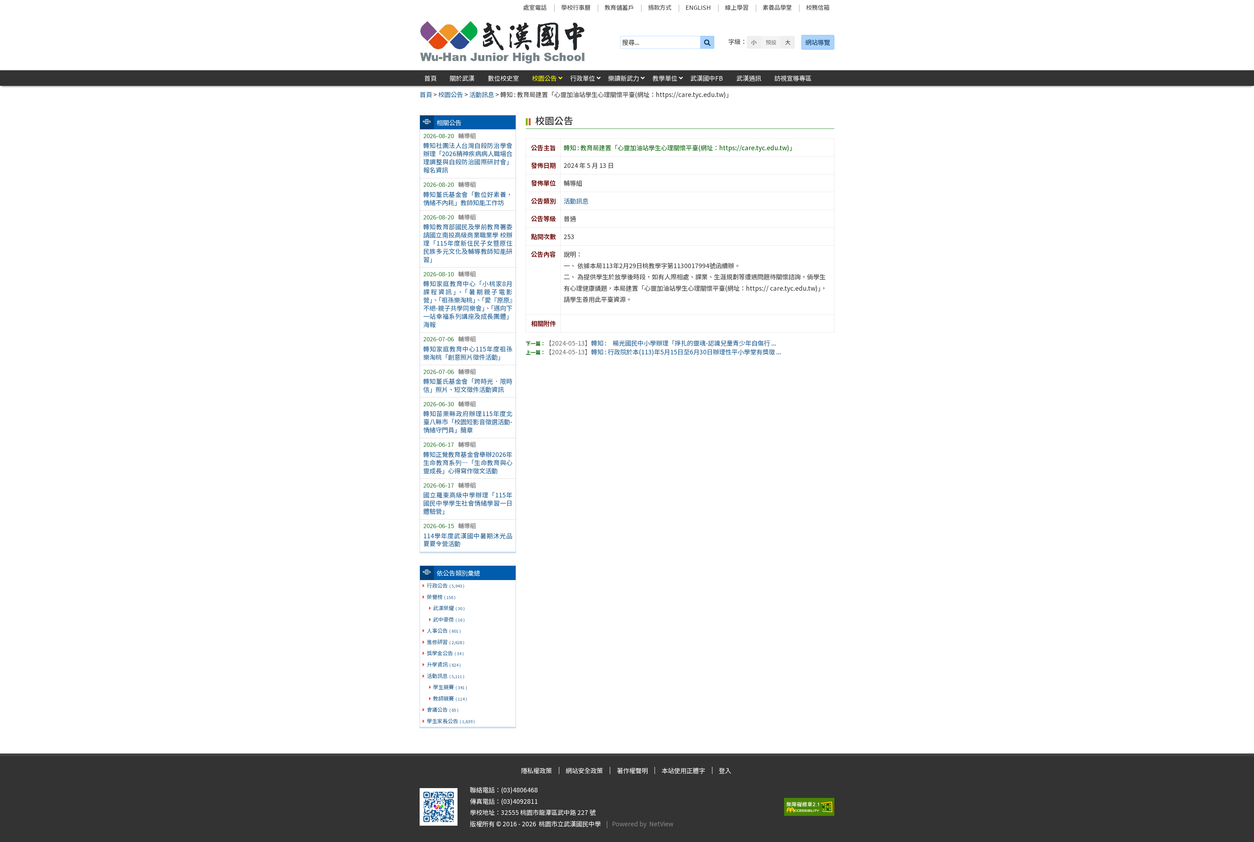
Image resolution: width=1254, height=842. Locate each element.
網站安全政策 (584, 770)
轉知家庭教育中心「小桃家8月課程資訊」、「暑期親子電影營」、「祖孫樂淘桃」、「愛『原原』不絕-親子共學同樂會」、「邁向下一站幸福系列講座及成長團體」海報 (467, 304)
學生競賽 (450, 687)
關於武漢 (462, 78)
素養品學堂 (777, 7)
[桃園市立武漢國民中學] (503, 42)
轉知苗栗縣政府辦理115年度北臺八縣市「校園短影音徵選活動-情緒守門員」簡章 (467, 421)
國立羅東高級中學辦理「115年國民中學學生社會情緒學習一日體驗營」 (467, 503)
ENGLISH (698, 7)
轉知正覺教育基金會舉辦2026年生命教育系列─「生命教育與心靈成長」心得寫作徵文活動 (467, 462)
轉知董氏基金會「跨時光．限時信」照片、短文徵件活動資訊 (467, 385)
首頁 (430, 78)
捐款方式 (659, 7)
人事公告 (444, 630)
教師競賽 (450, 698)
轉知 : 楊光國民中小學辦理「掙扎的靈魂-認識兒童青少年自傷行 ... (660, 343)
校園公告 (544, 78)
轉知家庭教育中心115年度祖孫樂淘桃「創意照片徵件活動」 (467, 353)
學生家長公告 (451, 721)
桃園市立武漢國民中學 (568, 823)
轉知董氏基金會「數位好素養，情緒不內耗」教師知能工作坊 (467, 198)
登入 (725, 770)
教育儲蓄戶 (619, 7)
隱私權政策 (536, 770)
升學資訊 (444, 664)
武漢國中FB (706, 78)
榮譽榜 (441, 597)
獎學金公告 (445, 653)
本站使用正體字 (683, 770)
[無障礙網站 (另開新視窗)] (809, 807)
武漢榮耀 (449, 608)
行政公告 (445, 585)
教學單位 (664, 78)
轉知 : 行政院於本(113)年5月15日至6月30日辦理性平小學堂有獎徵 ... (663, 351)
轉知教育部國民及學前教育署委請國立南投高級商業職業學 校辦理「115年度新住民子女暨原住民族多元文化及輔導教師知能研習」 (467, 243)
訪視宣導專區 (793, 78)
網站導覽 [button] (817, 42)
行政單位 (582, 78)
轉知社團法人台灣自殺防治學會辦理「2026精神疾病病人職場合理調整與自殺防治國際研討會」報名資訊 (467, 157)
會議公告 (442, 709)
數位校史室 (503, 78)
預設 (771, 42)
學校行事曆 (575, 7)
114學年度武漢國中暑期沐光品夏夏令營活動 (467, 539)
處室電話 (535, 7)
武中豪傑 (449, 619)
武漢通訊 (748, 78)
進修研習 (445, 642)
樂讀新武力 (623, 78)
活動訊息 (445, 676)
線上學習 (736, 7)
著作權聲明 (632, 770)
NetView (661, 823)
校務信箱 (817, 7)
